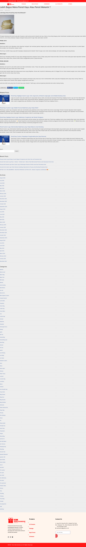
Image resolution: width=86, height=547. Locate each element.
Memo (1, 384)
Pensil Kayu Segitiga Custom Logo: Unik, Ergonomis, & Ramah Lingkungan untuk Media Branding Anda (38, 95)
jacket (1, 350)
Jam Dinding (2, 352)
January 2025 (3, 227)
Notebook (2, 404)
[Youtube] (12, 537)
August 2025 (2, 209)
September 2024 (3, 237)
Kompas (1, 371)
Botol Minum (2, 287)
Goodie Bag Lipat (3, 339)
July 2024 (2, 243)
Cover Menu (2, 311)
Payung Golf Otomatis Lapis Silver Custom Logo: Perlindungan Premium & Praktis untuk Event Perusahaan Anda (23, 164)
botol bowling (3, 285)
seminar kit (2, 438)
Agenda (1, 269)
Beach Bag (2, 274)
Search (1, 149)
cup (1, 313)
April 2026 (2, 188)
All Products (58, 4)
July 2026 (2, 180)
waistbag (2, 509)
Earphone (2, 321)
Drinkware (46, 4)
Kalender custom (3, 360)
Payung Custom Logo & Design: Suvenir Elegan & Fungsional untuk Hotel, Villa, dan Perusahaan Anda (21, 159)
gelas (1, 331)
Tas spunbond (3, 483)
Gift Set (1, 334)
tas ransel (2, 475)
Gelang (1, 329)
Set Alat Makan (3, 441)
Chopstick (2, 303)
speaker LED (2, 457)
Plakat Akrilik (2, 423)
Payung (1, 412)
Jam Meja (2, 355)
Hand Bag (2, 342)
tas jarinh (2, 467)
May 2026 (2, 185)
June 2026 (2, 183)
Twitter (16, 87)
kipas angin (2, 368)
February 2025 (3, 224)
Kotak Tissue (2, 373)
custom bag (2, 316)
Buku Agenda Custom (4, 295)
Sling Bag (2, 449)
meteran (1, 386)
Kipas (1, 365)
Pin (0, 420)
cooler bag (2, 308)
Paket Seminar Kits (4, 407)
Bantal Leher (2, 272)
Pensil (1, 10)
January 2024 (3, 258)
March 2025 (2, 222)
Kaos (1, 363)
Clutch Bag (2, 305)
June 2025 (2, 214)
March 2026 (2, 190)
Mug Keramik (2, 399)
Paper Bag (2, 410)
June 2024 (2, 245)
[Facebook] (8, 537)
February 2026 (3, 193)
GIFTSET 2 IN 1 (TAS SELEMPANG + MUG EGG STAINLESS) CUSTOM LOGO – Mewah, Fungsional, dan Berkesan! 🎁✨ (24, 169)
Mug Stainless (3, 402)
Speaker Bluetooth (4, 454)
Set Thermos (2, 443)
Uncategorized (3, 503)
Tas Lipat (2, 472)
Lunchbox (2, 381)
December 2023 (3, 261)
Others (70, 4)
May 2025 (2, 216)
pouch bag (2, 428)
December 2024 (3, 229)
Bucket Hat (2, 292)
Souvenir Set (2, 451)
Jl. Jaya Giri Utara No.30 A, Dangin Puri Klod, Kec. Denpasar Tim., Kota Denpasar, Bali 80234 (66, 524)
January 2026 (3, 196)
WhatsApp (22, 87)
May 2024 (2, 248)
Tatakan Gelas (3, 485)
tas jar (1, 464)
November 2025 (3, 201)
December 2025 (3, 198)
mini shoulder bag (3, 389)
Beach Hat (2, 277)
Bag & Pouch (35, 4)
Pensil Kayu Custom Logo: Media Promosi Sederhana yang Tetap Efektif (19, 107)
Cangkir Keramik (3, 298)
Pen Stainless (2, 415)
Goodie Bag (2, 337)
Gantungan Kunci (3, 326)
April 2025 (2, 219)
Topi (1, 490)
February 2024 (3, 256)
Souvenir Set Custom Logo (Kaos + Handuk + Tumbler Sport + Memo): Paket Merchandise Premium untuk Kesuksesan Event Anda (27, 161)
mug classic (2, 391)
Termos (1, 488)
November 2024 (3, 232)
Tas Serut (2, 480)
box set (1, 290)
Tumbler (1, 501)
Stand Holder (2, 462)
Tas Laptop (2, 470)
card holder (2, 300)
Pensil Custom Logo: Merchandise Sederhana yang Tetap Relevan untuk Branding (22, 127)
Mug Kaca (2, 397)
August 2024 (2, 240)
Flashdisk (2, 324)
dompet (1, 318)
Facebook (10, 87)
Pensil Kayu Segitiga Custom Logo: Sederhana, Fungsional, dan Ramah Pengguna (21, 117)
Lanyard (1, 376)
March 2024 (2, 253)
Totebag (1, 496)
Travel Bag (2, 498)
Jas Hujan (2, 358)
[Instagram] (10, 537)
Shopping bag (3, 446)
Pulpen (1, 433)
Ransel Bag (2, 436)
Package (24, 4)
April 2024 (2, 250)
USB (1, 506)
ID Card (1, 347)
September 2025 (3, 206)
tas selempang (3, 477)
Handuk (1, 345)
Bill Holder (2, 279)
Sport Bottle (2, 459)
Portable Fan (2, 425)
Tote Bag (2, 493)
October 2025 (3, 203)
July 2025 (2, 211)
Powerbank (2, 430)
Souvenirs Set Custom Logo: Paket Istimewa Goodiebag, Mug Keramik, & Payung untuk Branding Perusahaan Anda (23, 167)
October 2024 (3, 235)
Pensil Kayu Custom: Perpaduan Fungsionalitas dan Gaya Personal (28, 136)
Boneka (1, 282)
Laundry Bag (2, 378)
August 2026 (2, 177)
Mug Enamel (2, 394)
